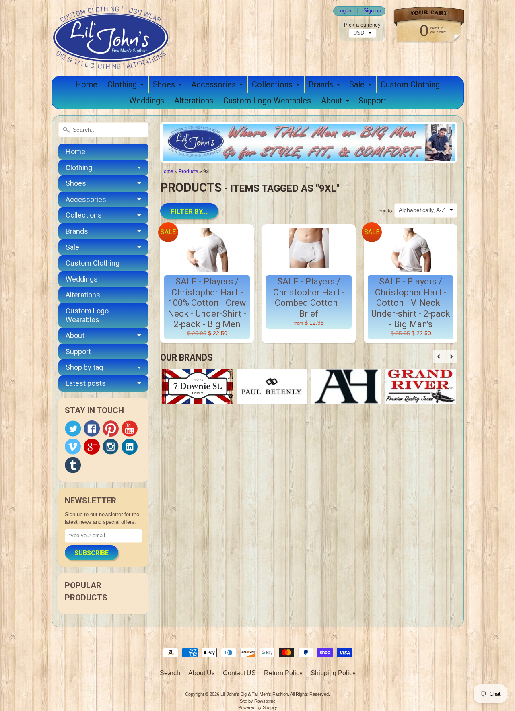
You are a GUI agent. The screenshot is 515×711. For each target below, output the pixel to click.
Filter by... (189, 211)
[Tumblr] (73, 465)
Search (170, 673)
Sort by (386, 210)
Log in (344, 11)
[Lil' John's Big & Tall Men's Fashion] (112, 58)
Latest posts (86, 383)
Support (372, 100)
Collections (272, 84)
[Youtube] (130, 428)
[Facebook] (92, 428)
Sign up (372, 11)
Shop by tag (84, 367)
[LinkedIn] (130, 447)
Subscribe (91, 553)
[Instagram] (111, 447)
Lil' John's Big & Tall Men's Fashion (254, 694)
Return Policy (283, 673)
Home (86, 84)
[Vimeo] (73, 447)
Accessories (213, 84)
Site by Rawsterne (258, 701)
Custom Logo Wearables (267, 100)
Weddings (146, 100)
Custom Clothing (410, 84)
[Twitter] (73, 428)
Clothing (122, 84)
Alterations (193, 100)
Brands (321, 84)
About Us (201, 673)
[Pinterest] (111, 428)
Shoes (164, 84)
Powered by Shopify (257, 707)
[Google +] (92, 447)
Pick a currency (362, 25)
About (331, 100)
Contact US (239, 673)
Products (188, 171)
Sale (357, 84)
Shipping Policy (333, 673)
